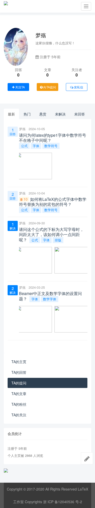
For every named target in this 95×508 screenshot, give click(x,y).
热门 (27, 113)
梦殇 (22, 128)
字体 (36, 145)
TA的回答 (18, 372)
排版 (58, 240)
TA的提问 (18, 382)
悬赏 (42, 113)
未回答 (79, 113)
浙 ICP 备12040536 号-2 (62, 501)
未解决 (60, 113)
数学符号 (51, 145)
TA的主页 (18, 361)
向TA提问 (49, 87)
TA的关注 (18, 414)
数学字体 (49, 299)
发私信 (78, 87)
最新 (11, 113)
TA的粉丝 (18, 404)
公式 (24, 145)
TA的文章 (18, 393)
